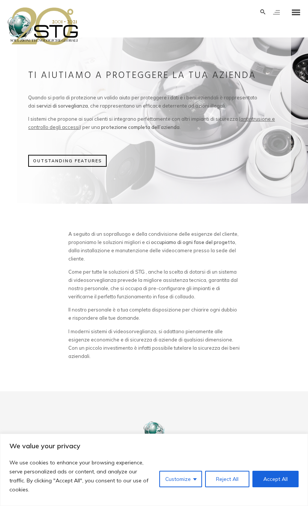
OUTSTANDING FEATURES (67, 160)
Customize (178, 479)
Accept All (275, 479)
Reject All (227, 479)
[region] (154, 470)
